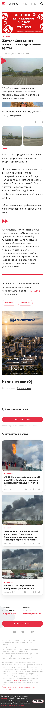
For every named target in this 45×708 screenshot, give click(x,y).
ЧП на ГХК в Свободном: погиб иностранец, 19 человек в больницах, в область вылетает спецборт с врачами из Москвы (21, 535)
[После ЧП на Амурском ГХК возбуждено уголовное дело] (39, 592)
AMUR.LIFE (33, 290)
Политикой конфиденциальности (12, 706)
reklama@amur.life (32, 613)
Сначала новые (8, 388)
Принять (38, 701)
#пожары (9, 303)
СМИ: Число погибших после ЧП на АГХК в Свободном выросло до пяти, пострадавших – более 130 (22, 481)
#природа (25, 303)
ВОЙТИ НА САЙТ (22, 624)
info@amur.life (9, 613)
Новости (6, 36)
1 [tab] (5, 148)
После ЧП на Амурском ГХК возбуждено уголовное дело (19, 587)
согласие (4, 698)
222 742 (29, 611)
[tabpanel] (12, 136)
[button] (32, 631)
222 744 (8, 611)
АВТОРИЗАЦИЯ (22, 420)
